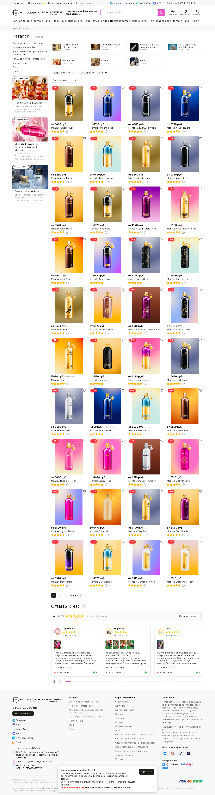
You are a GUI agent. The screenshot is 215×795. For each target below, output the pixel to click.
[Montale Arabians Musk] (107, 305)
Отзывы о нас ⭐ (36, 3)
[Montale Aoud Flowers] (185, 103)
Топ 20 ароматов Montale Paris (169, 20)
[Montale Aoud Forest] (69, 154)
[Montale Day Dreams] (107, 557)
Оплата (119, 714)
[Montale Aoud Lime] (185, 154)
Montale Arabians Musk (101, 329)
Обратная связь (123, 726)
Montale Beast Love (138, 380)
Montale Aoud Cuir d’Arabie (142, 128)
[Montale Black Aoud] (185, 356)
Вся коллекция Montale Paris (31, 20)
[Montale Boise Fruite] (185, 406)
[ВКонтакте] (165, 753)
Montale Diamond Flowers (141, 581)
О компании (18, 3)
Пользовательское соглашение (131, 747)
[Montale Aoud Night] (107, 204)
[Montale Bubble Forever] (69, 456)
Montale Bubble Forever (63, 481)
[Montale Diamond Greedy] (185, 557)
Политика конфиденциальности (132, 751)
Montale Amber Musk (62, 128)
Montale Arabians (60, 329)
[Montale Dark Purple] (185, 507)
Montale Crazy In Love (178, 481)
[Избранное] (84, 88)
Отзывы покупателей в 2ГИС (130, 738)
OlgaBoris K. (69, 628)
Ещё (194, 20)
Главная (16, 28)
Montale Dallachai (99, 531)
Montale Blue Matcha (139, 430)
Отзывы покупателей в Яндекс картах (135, 742)
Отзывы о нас (65, 606)
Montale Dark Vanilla (61, 581)
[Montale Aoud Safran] (69, 255)
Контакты (120, 706)
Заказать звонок (23, 713)
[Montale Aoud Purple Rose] (146, 204)
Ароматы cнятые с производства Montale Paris (116, 20)
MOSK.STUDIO (29, 782)
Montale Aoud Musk (61, 228)
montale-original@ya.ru (28, 748)
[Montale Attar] (69, 356)
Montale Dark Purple (177, 531)
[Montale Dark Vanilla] (69, 557)
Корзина (119, 759)
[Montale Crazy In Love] (185, 456)
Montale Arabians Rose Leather (144, 329)
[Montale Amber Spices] (107, 103)
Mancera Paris (19, 63)
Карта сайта (40, 780)
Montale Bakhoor (98, 380)
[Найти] (161, 12)
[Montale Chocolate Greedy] (146, 456)
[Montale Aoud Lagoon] (107, 154)
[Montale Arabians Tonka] (185, 305)
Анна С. (170, 628)
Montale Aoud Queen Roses (181, 228)
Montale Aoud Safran (61, 279)
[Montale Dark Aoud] (146, 507)
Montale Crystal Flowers (63, 531)
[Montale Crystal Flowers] (69, 507)
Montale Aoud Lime (177, 178)
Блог (117, 730)
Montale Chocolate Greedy (142, 481)
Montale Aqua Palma (177, 279)
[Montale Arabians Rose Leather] (146, 305)
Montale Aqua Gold (138, 279)
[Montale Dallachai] (107, 507)
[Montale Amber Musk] (69, 103)
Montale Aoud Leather (139, 178)
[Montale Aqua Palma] (185, 255)
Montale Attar (58, 380)
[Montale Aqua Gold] (146, 255)
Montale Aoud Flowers (178, 128)
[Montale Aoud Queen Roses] (185, 204)
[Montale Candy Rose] (107, 456)
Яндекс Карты (62, 672)
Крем (15, 71)
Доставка (120, 718)
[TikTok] (181, 753)
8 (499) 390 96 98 (187, 3)
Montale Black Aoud (177, 380)
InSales (54, 782)
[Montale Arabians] (69, 305)
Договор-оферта (124, 755)
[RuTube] (188, 753)
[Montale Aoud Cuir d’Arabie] (146, 103)
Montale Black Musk (61, 430)
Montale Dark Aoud (138, 531)
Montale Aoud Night (100, 228)
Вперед (74, 595)
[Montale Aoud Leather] (146, 154)
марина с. (119, 628)
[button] (54, 681)
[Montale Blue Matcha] (146, 406)
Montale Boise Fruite (177, 430)
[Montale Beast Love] (146, 356)
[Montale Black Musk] (69, 406)
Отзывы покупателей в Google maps (134, 734)
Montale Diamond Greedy (180, 581)
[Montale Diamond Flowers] (146, 557)
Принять (146, 771)
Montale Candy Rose (100, 481)
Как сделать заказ (84, 3)
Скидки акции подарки (60, 3)
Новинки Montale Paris (67, 20)
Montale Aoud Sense (100, 279)
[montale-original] (37, 12)
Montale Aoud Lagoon (101, 178)
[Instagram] (173, 753)
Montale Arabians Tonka (179, 329)
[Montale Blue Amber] (107, 406)
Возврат (119, 722)
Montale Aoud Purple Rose (142, 228)
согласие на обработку (80, 776)
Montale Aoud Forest (62, 178)
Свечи (15, 67)
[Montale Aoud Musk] (69, 204)
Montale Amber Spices (101, 128)
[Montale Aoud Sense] (107, 255)
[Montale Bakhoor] (107, 356)
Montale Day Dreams (101, 581)
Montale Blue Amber (100, 430)
